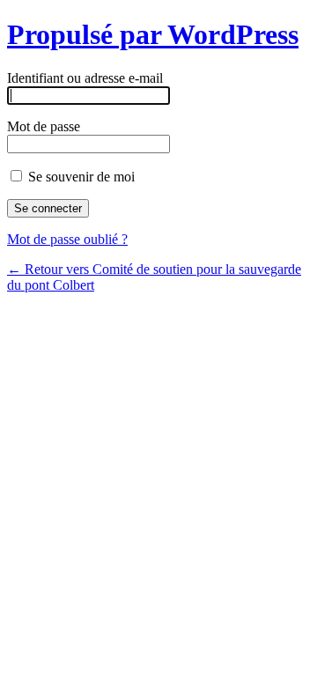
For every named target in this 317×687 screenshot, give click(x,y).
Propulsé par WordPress (153, 34)
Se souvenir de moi (80, 176)
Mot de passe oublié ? (67, 239)
